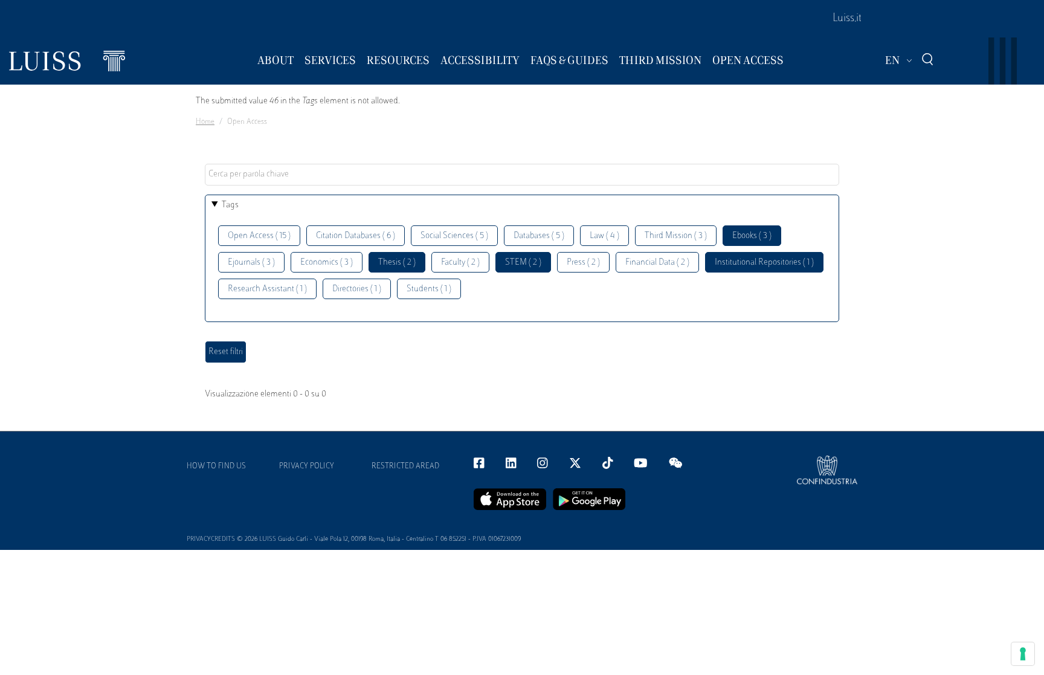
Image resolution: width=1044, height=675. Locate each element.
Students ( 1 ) (429, 289)
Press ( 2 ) (583, 262)
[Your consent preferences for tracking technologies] (1022, 653)
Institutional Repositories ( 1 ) (764, 262)
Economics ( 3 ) (326, 262)
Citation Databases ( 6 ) (355, 236)
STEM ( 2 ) (523, 262)
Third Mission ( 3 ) (676, 236)
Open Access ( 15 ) (259, 236)
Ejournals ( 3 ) (251, 262)
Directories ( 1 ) (356, 289)
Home (205, 122)
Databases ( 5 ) (539, 236)
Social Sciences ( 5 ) (454, 236)
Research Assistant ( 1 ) (267, 289)
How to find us (216, 466)
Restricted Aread (405, 466)
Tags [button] (230, 205)
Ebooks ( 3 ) (752, 236)
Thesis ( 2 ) (397, 262)
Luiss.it (847, 18)
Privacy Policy (306, 466)
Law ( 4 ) (604, 236)
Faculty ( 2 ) (460, 262)
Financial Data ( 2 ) (657, 262)
